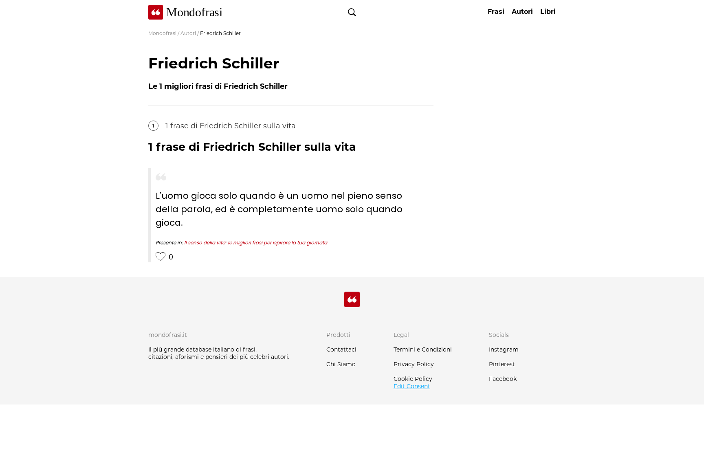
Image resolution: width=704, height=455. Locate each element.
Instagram (504, 349)
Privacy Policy (414, 364)
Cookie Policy (413, 378)
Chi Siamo (341, 364)
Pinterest (502, 364)
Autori (188, 33)
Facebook (503, 378)
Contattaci (341, 349)
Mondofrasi (162, 33)
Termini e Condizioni (423, 349)
